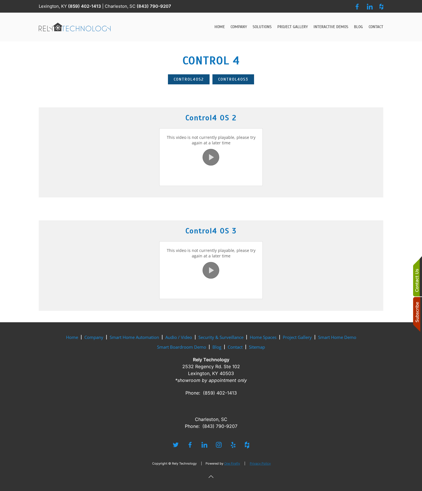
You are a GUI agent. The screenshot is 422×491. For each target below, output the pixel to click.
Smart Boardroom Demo (181, 347)
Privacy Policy (260, 463)
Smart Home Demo (337, 337)
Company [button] (239, 26)
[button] (211, 477)
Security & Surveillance (220, 337)
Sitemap (257, 347)
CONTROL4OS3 (233, 79)
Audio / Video (178, 337)
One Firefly (232, 463)
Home (219, 26)
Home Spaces (263, 337)
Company (93, 337)
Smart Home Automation (134, 337)
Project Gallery (292, 26)
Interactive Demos (330, 26)
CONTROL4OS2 (189, 79)
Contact (376, 26)
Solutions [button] (262, 26)
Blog (358, 26)
